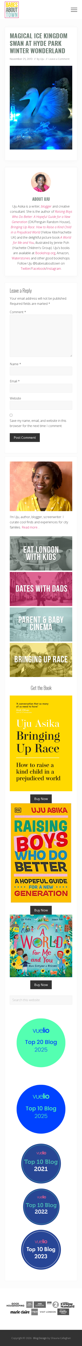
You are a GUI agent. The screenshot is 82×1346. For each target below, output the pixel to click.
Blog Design (40, 1338)
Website (15, 398)
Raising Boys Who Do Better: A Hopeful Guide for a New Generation (42, 216)
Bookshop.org (45, 253)
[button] (74, 10)
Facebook (38, 268)
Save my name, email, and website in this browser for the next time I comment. (38, 423)
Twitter (25, 268)
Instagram (54, 268)
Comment (18, 312)
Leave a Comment (59, 59)
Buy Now (41, 799)
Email (15, 381)
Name (15, 364)
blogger (46, 206)
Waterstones (21, 258)
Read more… (31, 527)
